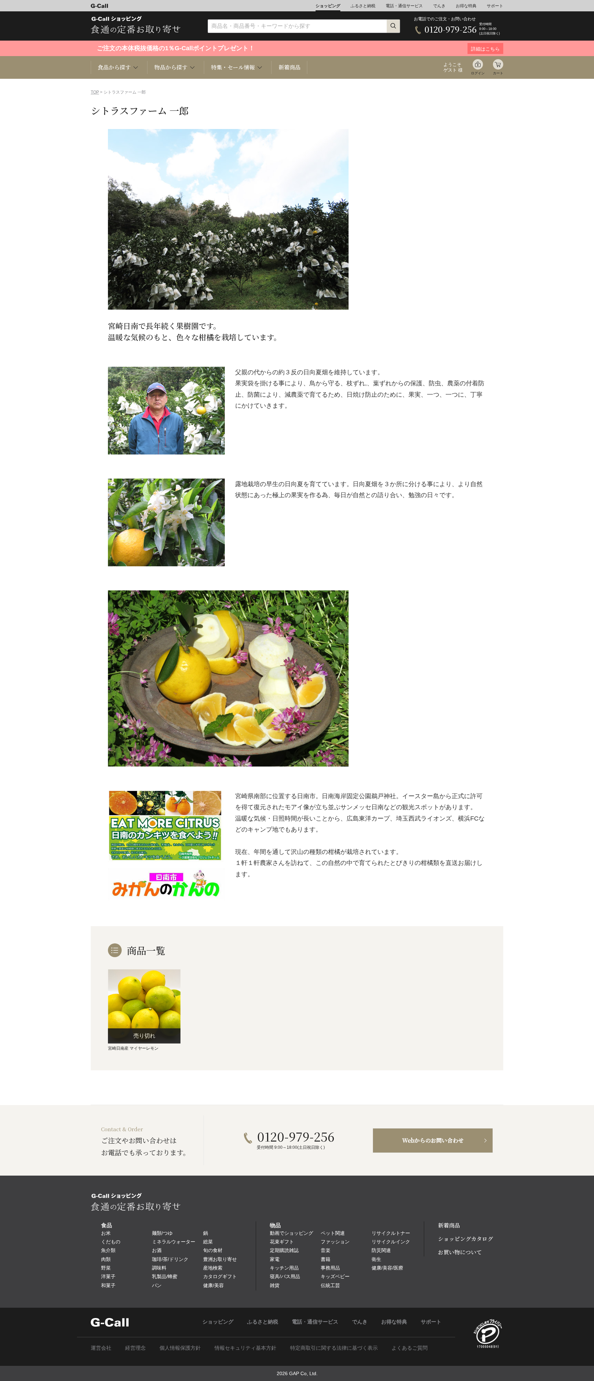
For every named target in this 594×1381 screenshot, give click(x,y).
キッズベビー (335, 1276)
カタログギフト (220, 1276)
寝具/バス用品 (285, 1276)
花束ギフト (282, 1241)
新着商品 (289, 67)
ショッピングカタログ (465, 1239)
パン (157, 1285)
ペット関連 (333, 1233)
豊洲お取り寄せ (220, 1259)
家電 (274, 1259)
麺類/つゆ (162, 1233)
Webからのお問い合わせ (433, 1140)
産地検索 (212, 1268)
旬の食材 (212, 1250)
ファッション (335, 1241)
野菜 (106, 1268)
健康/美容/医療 (387, 1268)
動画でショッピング (291, 1233)
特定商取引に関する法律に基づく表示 (334, 1348)
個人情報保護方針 (180, 1348)
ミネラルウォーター (173, 1241)
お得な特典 (466, 5)
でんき (439, 5)
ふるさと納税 (363, 5)
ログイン (478, 73)
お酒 (157, 1250)
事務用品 (330, 1268)
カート (498, 73)
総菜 (208, 1241)
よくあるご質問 (410, 1348)
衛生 (376, 1259)
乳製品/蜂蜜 (164, 1276)
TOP (95, 92)
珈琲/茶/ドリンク (170, 1259)
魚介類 (108, 1250)
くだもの (110, 1241)
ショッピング (328, 5)
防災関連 (381, 1250)
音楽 (325, 1250)
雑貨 (274, 1285)
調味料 (159, 1268)
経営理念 (135, 1348)
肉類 (106, 1259)
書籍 (325, 1259)
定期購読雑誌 (284, 1250)
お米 (106, 1233)
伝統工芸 (330, 1285)
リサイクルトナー (391, 1233)
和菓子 (108, 1285)
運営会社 (101, 1348)
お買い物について (460, 1252)
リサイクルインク (391, 1241)
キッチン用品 (284, 1268)
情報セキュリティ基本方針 (245, 1348)
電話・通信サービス (404, 5)
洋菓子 (108, 1276)
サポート (495, 5)
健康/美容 (213, 1285)
